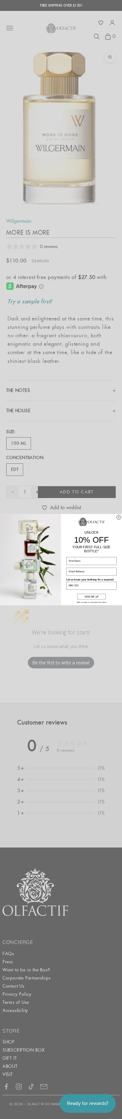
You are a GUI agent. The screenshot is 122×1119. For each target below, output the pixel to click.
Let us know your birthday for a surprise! (90, 579)
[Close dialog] (119, 517)
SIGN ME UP (91, 596)
